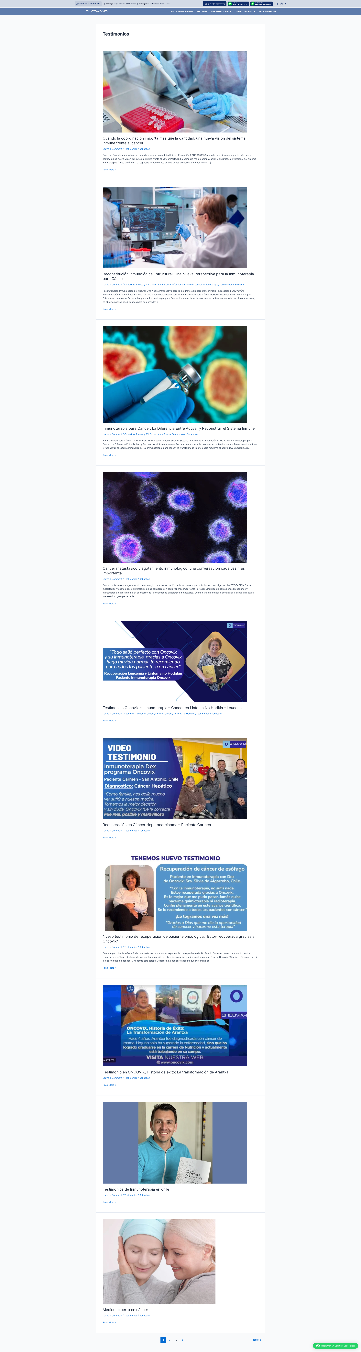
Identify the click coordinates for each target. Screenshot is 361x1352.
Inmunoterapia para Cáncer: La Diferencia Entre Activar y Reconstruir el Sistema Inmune (179, 428)
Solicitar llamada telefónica (181, 11)
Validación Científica (267, 11)
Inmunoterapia (210, 284)
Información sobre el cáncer (187, 284)
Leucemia (129, 713)
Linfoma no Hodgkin (184, 713)
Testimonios (202, 11)
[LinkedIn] (285, 4)
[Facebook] (277, 4)
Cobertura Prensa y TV (136, 284)
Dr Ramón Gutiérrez (244, 11)
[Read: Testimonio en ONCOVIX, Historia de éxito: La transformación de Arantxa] (175, 1025)
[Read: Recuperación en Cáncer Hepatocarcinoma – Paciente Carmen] (175, 778)
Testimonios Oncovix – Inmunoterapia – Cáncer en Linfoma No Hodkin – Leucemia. (174, 708)
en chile (136, 1189)
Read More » (109, 169)
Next (257, 1339)
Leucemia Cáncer (145, 713)
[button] (335, 1346)
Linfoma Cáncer (163, 713)
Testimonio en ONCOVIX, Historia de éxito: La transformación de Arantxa (165, 1072)
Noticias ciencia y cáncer (221, 11)
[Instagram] (281, 4)
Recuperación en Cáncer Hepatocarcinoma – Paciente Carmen (157, 825)
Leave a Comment (112, 148)
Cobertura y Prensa (160, 284)
